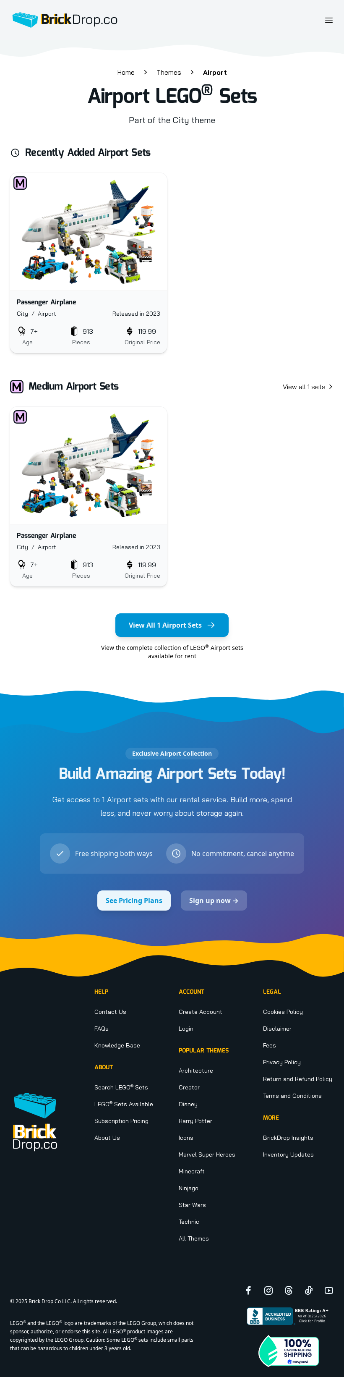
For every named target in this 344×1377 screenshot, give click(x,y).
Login (186, 1028)
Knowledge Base (117, 1045)
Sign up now (214, 900)
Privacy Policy (282, 1062)
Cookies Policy (283, 1012)
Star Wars (192, 1205)
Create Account (200, 1012)
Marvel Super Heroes (207, 1154)
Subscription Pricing (121, 1121)
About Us (107, 1137)
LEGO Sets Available (123, 1104)
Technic (189, 1221)
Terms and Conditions (292, 1096)
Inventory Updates (288, 1154)
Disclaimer (277, 1028)
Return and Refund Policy (297, 1079)
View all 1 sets (304, 386)
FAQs (101, 1028)
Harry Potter (195, 1121)
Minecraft (192, 1171)
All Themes (194, 1238)
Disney (188, 1104)
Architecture (196, 1070)
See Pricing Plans (134, 900)
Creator (189, 1087)
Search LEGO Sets (121, 1087)
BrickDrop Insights (288, 1137)
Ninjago (188, 1188)
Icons (186, 1137)
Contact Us (110, 1012)
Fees (269, 1045)
